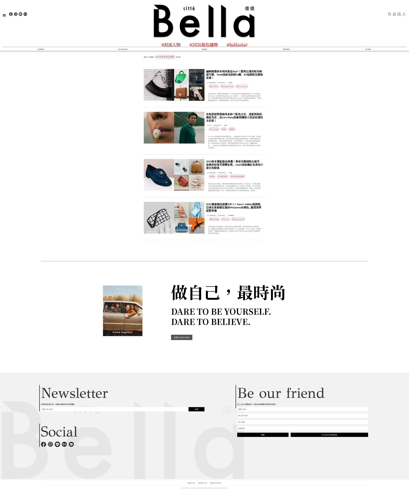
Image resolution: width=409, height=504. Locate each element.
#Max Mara (214, 86)
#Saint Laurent (242, 86)
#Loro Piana (214, 129)
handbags (231, 215)
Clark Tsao (212, 82)
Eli (210, 125)
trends (230, 82)
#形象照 (232, 129)
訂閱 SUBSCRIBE (182, 337)
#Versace (225, 219)
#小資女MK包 (222, 176)
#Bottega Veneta (227, 86)
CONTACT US (202, 483)
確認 (262, 435)
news (225, 125)
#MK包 (212, 176)
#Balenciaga (214, 219)
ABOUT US (191, 483)
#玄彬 (224, 129)
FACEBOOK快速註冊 (329, 435)
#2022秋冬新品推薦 (237, 176)
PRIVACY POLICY (216, 483)
